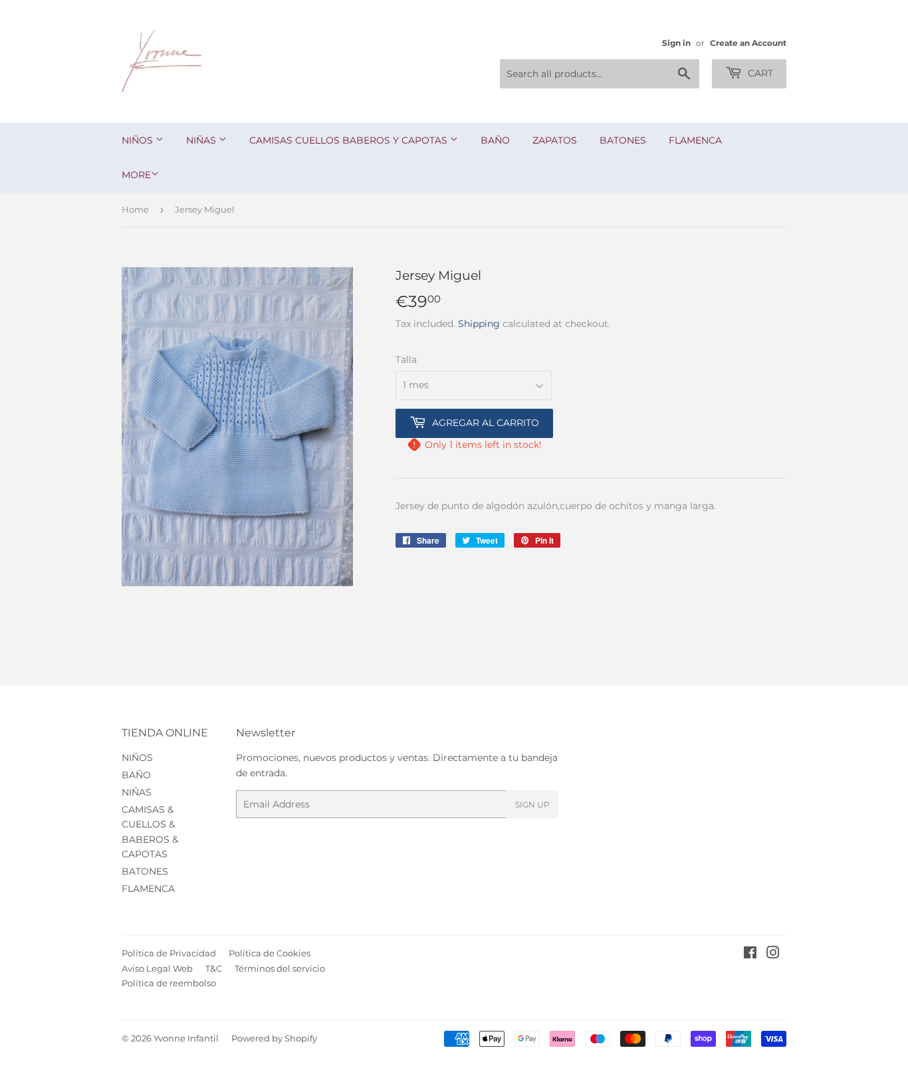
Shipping (479, 324)
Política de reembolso (169, 983)
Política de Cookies (269, 953)
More (136, 175)
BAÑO (495, 140)
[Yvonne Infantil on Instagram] (773, 954)
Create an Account (748, 43)
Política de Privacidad (169, 953)
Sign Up (532, 805)
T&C (213, 968)
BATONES (623, 140)
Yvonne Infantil (186, 1038)
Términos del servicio (280, 968)
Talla (406, 360)
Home (135, 209)
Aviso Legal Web (157, 968)
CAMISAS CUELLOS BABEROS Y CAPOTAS (349, 140)
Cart (759, 73)
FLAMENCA (695, 140)
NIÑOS (139, 140)
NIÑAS (202, 140)
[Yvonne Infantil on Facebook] (750, 954)
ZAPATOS (554, 140)
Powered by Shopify (274, 1038)
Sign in (676, 43)
